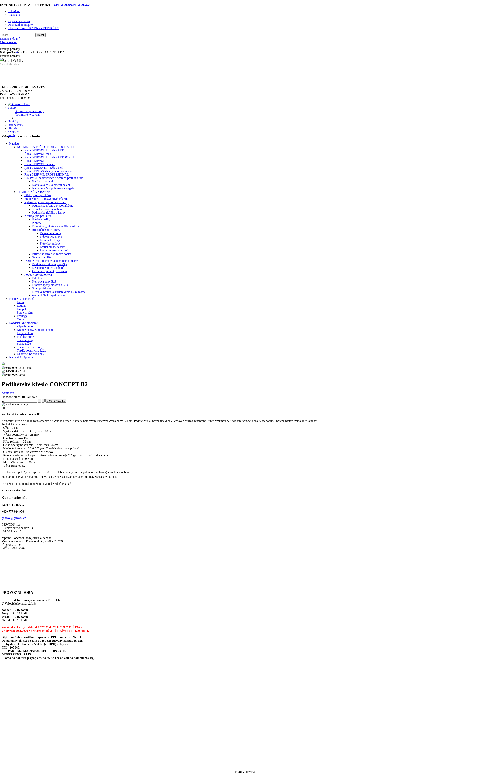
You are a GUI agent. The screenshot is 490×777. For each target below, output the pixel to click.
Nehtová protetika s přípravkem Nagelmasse (59, 291)
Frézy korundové (50, 243)
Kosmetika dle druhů (21, 298)
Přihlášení (14, 11)
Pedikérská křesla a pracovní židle (52, 205)
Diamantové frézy (50, 233)
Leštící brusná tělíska (52, 247)
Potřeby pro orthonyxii (38, 274)
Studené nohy (25, 340)
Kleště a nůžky (41, 219)
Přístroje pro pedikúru (37, 195)
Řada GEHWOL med (37, 153)
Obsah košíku (10, 40)
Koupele (22, 309)
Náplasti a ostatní (42, 181)
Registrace (14, 14)
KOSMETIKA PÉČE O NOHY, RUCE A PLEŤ (47, 147)
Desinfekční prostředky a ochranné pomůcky (51, 260)
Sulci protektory (41, 288)
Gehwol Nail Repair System (49, 295)
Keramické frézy (50, 240)
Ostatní (21, 319)
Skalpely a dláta (41, 257)
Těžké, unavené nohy (30, 347)
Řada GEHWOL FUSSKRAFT (44, 150)
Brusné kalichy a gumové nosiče (51, 253)
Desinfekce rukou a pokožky (49, 264)
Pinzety (36, 222)
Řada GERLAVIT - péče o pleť (43, 167)
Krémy (21, 302)
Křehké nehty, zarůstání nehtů (35, 329)
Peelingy (22, 316)
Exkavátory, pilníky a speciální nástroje (55, 226)
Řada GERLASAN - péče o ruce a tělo (48, 171)
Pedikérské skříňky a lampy (48, 212)
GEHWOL (8, 393)
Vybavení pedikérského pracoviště (45, 202)
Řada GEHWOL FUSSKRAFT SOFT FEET (52, 157)
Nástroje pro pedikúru (37, 216)
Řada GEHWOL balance (39, 164)
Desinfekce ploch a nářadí (48, 267)
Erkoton (37, 278)
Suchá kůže (24, 343)
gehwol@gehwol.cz (14, 518)
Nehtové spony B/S (44, 281)
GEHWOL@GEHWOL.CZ (72, 4)
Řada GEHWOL (34, 160)
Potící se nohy (25, 336)
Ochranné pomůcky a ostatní (49, 271)
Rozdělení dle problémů (23, 322)
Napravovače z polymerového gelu (53, 188)
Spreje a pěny (25, 312)
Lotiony (21, 305)
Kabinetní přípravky (21, 357)
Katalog (14, 143)
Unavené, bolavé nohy (30, 354)
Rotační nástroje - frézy (46, 229)
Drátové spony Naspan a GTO (50, 285)
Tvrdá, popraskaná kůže (31, 350)
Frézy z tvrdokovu (51, 236)
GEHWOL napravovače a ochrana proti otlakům (53, 178)
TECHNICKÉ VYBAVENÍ (34, 191)
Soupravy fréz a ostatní (54, 250)
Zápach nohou (25, 326)
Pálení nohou (25, 333)
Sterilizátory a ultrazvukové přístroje (46, 198)
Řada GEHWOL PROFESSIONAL (46, 174)
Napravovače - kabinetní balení (51, 184)
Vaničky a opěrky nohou (47, 209)
